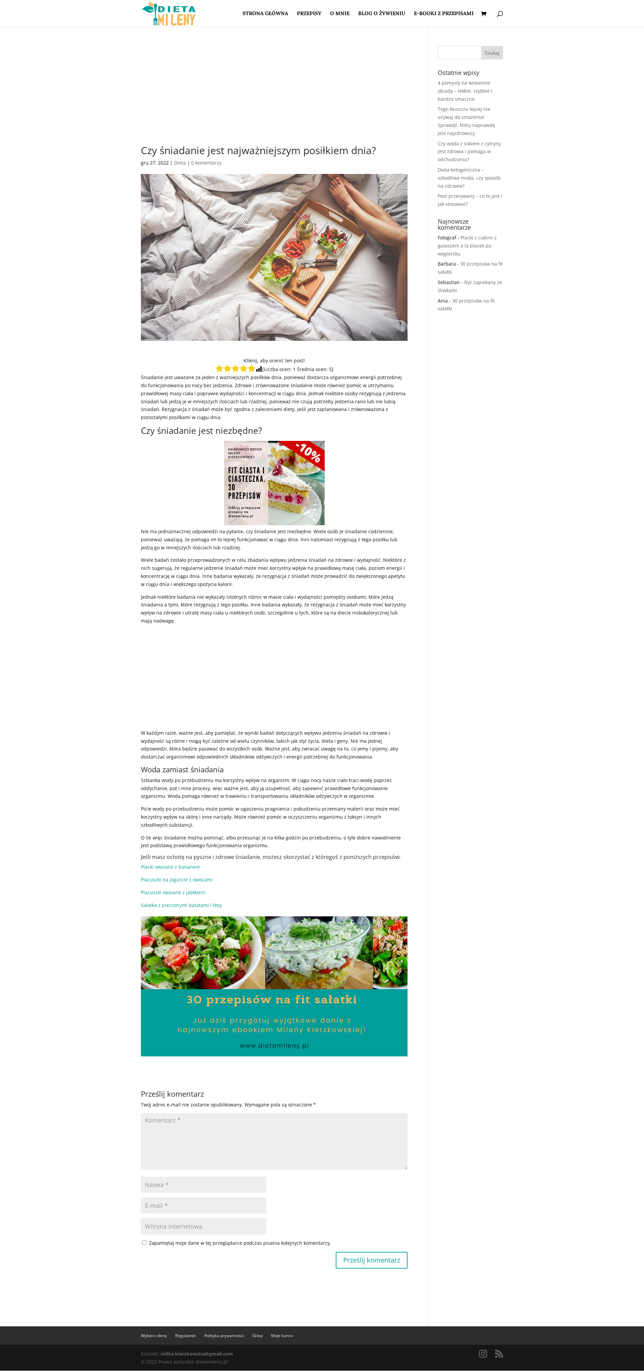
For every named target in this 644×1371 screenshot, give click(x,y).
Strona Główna (265, 13)
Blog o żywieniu (381, 13)
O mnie (340, 13)
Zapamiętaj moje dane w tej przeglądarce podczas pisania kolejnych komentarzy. (240, 1243)
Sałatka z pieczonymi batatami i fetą (181, 905)
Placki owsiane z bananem (170, 867)
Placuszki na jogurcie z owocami (177, 879)
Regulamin (185, 1335)
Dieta (180, 162)
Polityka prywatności (224, 1335)
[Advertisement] (274, 96)
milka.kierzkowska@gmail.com (197, 1354)
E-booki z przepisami (444, 13)
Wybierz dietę (154, 1335)
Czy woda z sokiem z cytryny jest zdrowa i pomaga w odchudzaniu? (469, 151)
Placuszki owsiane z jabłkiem (173, 892)
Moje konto (282, 1335)
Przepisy (309, 13)
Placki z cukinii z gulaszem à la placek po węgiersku (467, 245)
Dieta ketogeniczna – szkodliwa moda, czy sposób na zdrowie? (469, 178)
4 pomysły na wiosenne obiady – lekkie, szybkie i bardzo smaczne (465, 91)
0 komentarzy (206, 162)
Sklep (257, 1335)
